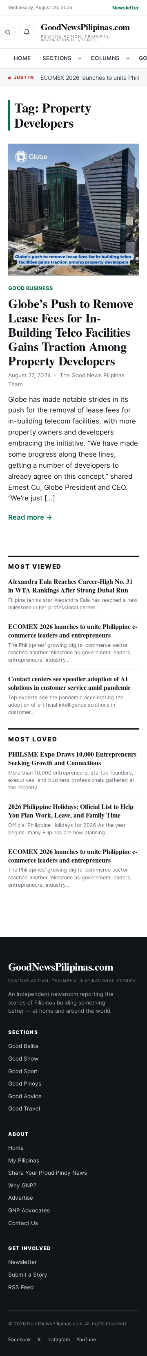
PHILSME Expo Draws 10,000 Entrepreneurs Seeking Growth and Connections (72, 758)
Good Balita (23, 1046)
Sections (57, 58)
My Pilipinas (23, 1160)
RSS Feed (20, 1287)
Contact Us (23, 1223)
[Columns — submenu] (127, 58)
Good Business (30, 288)
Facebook (19, 1339)
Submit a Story (27, 1274)
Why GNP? (22, 1185)
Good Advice (25, 1096)
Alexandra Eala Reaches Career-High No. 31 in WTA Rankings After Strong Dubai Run (70, 586)
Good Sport (23, 1071)
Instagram (58, 1339)
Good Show (23, 1058)
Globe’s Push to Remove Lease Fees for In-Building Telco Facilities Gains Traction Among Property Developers (71, 331)
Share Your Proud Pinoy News (47, 1172)
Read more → (30, 517)
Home (22, 58)
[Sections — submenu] (79, 58)
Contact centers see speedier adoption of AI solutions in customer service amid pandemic (69, 683)
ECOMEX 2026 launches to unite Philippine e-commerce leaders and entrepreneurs (72, 631)
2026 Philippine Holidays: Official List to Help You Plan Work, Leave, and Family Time (71, 811)
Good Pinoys (24, 1083)
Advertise (20, 1197)
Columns (105, 58)
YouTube (86, 1339)
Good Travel (24, 1108)
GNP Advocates (29, 1210)
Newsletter (125, 8)
